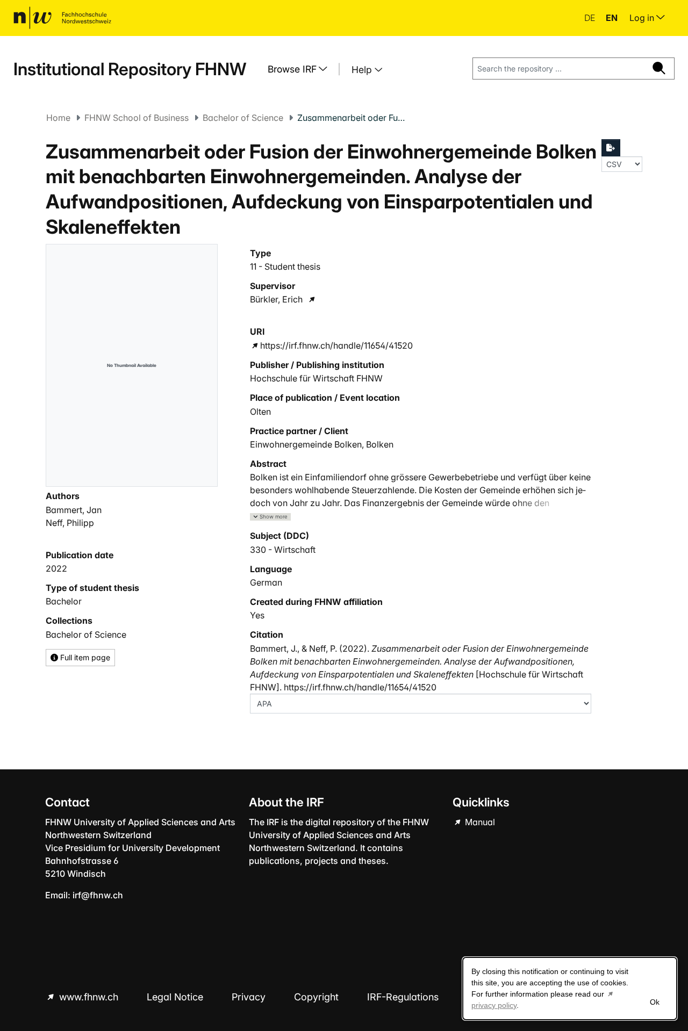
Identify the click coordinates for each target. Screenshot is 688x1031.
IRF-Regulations (403, 997)
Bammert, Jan (74, 509)
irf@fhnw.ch (98, 895)
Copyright (317, 997)
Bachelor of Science (243, 117)
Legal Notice (176, 997)
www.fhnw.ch (88, 997)
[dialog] (569, 988)
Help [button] (363, 69)
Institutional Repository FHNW (129, 69)
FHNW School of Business (136, 117)
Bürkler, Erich (276, 299)
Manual (479, 822)
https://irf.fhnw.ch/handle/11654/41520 (336, 345)
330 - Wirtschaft (283, 549)
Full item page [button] (84, 657)
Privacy (250, 997)
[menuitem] (301, 69)
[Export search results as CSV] (611, 147)
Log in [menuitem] (642, 17)
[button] (270, 517)
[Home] (62, 17)
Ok (655, 1002)
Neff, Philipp (70, 522)
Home (58, 117)
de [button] (590, 17)
